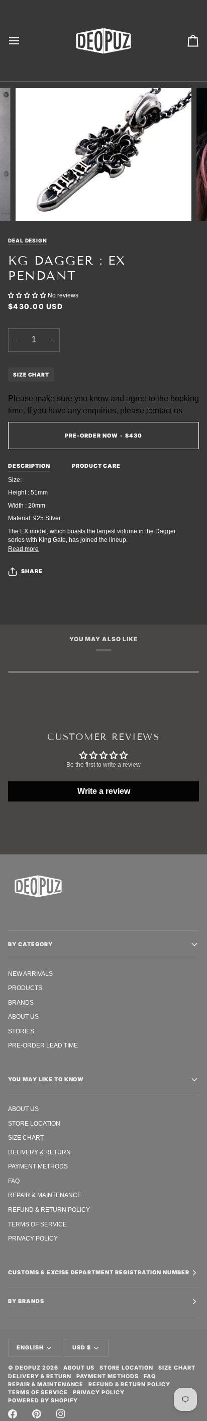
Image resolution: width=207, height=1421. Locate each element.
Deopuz (28, 1368)
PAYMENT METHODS (38, 1166)
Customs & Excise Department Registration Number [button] (98, 1272)
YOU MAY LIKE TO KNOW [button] (46, 1079)
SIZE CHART (31, 375)
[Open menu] (23, 40)
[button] (28, 295)
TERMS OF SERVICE (37, 1224)
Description (29, 466)
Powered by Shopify (43, 1400)
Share (32, 571)
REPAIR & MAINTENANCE (44, 1195)
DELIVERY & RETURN (39, 1152)
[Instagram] (60, 1413)
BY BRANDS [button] (26, 1301)
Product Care (96, 466)
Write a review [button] (103, 791)
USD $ (81, 1347)
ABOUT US (23, 1016)
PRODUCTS (25, 987)
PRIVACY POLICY (33, 1238)
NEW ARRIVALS (30, 973)
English (30, 1347)
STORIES (21, 1031)
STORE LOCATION (34, 1123)
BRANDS (21, 1002)
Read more (23, 548)
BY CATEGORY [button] (30, 944)
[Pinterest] (36, 1413)
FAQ (14, 1181)
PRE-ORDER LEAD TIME (43, 1045)
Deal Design (27, 240)
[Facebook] (12, 1413)
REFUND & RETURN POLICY (49, 1209)
